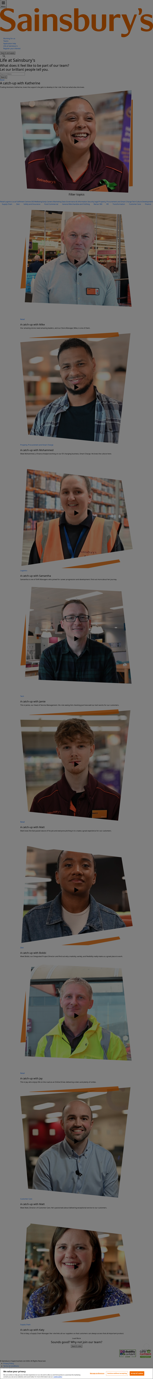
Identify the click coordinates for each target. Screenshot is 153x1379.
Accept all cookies (137, 1373)
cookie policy (57, 1377)
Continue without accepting (117, 1373)
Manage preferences (97, 1373)
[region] (76, 1373)
